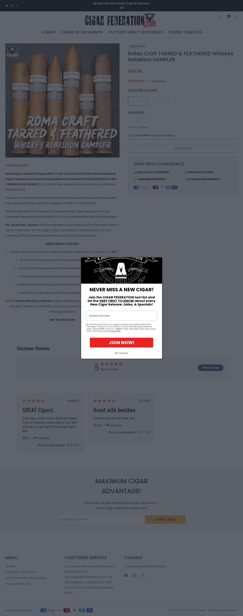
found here (115, 331)
